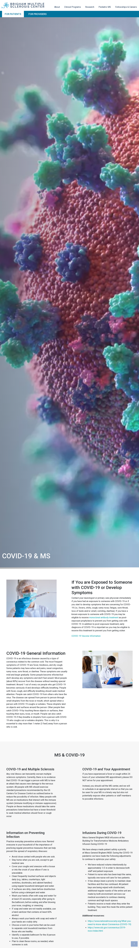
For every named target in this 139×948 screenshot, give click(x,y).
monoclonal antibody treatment (103, 617)
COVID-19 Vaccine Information (86, 636)
